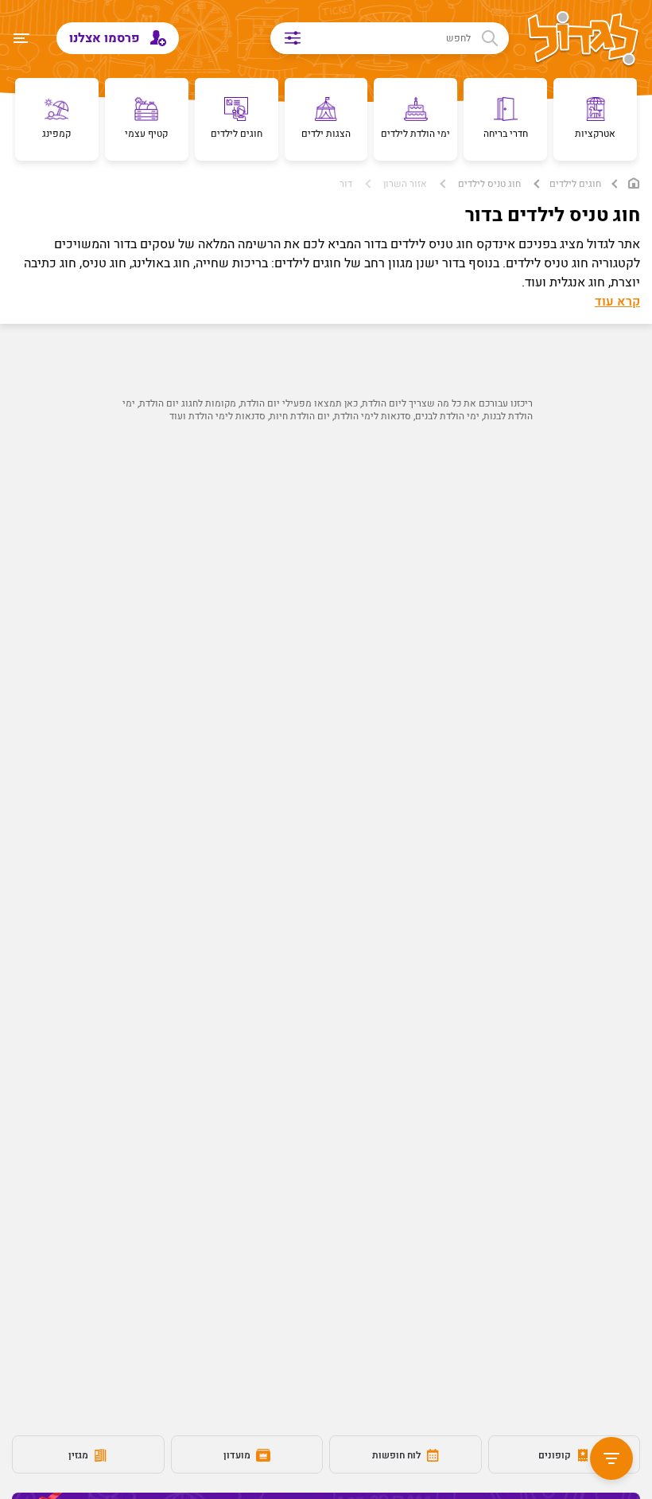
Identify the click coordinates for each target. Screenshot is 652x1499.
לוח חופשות (397, 1455)
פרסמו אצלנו (106, 38)
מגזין (79, 1455)
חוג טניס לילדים (489, 183)
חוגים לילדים (575, 183)
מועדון (238, 1455)
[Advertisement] (326, 589)
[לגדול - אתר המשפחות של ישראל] (583, 39)
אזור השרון (405, 183)
